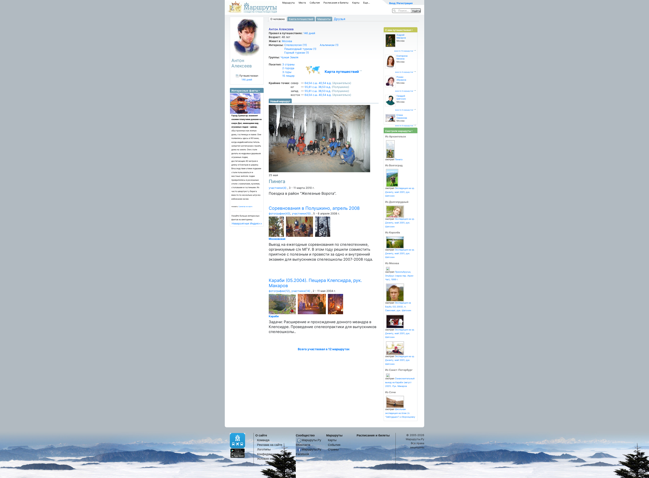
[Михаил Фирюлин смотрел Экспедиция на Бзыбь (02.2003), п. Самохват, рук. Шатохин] (395, 292)
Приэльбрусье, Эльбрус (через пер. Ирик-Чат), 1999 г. (399, 276)
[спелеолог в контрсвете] (323, 226)
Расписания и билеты (373, 435)
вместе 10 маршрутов (403, 51)
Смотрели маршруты (398, 130)
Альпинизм (329, 45)
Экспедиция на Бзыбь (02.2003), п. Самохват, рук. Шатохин (398, 307)
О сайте (261, 435)
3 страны (288, 64)
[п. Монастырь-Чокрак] (312, 303)
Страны (333, 449)
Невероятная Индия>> (247, 223)
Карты (355, 2)
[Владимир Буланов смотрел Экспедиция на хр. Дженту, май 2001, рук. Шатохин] (392, 178)
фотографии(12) (279, 291)
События (315, 2)
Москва (287, 41)
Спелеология (295, 45)
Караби (274, 316)
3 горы (286, 72)
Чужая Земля (289, 57)
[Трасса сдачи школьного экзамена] (277, 226)
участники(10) (301, 213)
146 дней (309, 33)
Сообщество (305, 435)
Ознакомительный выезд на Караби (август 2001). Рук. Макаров (400, 382)
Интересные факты (244, 90)
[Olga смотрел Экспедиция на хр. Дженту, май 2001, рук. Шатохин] (395, 211)
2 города (288, 68)
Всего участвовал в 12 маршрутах (324, 349)
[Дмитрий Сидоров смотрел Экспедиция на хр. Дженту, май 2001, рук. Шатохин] (395, 348)
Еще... (366, 2)
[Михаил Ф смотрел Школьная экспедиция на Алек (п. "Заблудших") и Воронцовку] (395, 402)
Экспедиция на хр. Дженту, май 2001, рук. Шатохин (400, 192)
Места (302, 2)
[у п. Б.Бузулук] (283, 303)
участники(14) (300, 291)
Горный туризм (296, 52)
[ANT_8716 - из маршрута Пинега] (319, 138)
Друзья (339, 19)
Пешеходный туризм (300, 49)
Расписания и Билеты (335, 2)
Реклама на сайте (269, 445)
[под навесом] (300, 226)
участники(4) (277, 187)
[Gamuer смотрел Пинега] (390, 149)
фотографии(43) (279, 213)
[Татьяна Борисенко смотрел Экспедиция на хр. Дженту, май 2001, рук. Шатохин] (395, 242)
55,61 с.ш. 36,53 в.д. (318, 87)
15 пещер (288, 75)
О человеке (277, 19)
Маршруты (288, 2)
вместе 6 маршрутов (404, 91)
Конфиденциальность (272, 454)
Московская (277, 239)
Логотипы (264, 449)
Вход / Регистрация (401, 3)
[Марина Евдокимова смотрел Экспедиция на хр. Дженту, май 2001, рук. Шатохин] (395, 321)
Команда (263, 440)
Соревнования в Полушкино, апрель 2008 (314, 208)
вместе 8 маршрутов (404, 72)
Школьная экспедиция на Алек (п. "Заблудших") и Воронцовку (400, 413)
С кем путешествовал (398, 30)
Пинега (277, 181)
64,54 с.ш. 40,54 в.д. (318, 83)
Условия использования (274, 458)
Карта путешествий (301, 19)
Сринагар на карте (245, 206)
